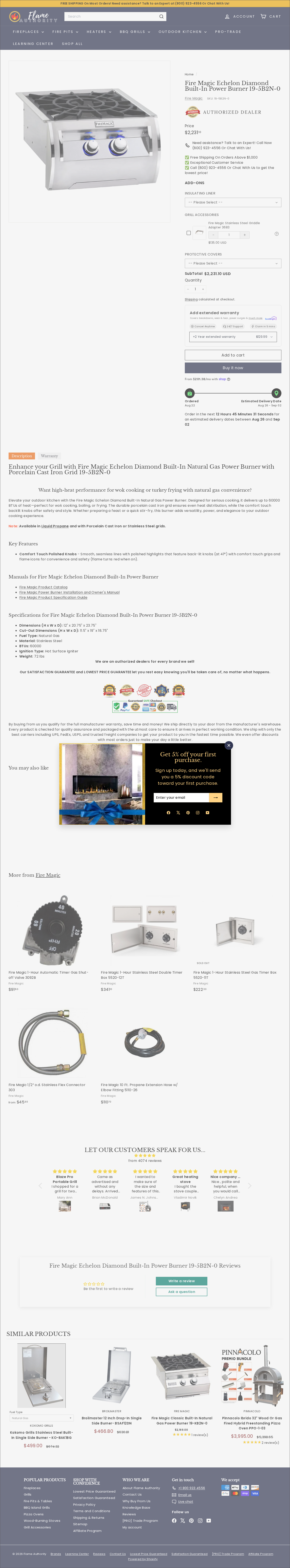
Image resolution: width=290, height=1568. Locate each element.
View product (41, 1380)
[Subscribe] (215, 797)
